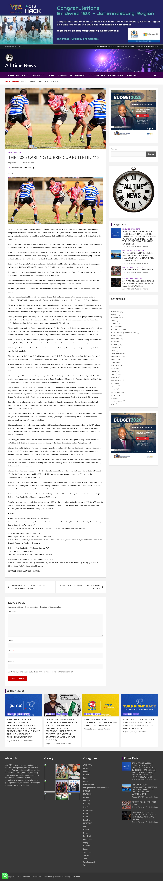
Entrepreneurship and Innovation (106, 75)
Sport (51, 75)
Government (38, 75)
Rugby (21, 153)
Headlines (131, 75)
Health (113, 359)
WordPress (75, 877)
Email (11, 651)
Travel (113, 398)
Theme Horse (47, 877)
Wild (112, 404)
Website (11, 661)
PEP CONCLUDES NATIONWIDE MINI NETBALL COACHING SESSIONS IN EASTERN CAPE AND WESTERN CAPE (144, 789)
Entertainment (77, 75)
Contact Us (13, 75)
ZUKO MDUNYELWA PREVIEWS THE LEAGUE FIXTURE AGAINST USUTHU (28, 587)
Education (115, 326)
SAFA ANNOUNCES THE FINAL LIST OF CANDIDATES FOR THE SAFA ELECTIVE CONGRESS (138, 283)
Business (62, 75)
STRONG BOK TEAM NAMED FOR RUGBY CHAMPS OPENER (80, 587)
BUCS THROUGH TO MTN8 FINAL (138, 270)
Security (114, 386)
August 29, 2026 (128, 263)
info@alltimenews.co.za (125, 46)
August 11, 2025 (14, 163)
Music (113, 368)
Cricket (114, 320)
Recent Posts (119, 225)
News (133, 229)
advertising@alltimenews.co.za (147, 46)
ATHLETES (115, 312)
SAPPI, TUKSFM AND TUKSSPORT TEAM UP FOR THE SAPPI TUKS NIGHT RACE (100, 723)
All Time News (20, 65)
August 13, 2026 (90, 729)
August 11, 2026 (129, 732)
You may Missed (15, 691)
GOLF (113, 350)
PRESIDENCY (116, 380)
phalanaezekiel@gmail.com (104, 46)
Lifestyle (114, 362)
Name (11, 640)
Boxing (113, 315)
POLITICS (115, 377)
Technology (115, 392)
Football (125, 267)
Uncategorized (116, 401)
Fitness (114, 341)
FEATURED (115, 338)
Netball (141, 250)
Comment (12, 611)
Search (114, 149)
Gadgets (114, 347)
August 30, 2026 (128, 247)
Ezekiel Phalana (28, 163)
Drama (113, 323)
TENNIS (114, 395)
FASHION (114, 335)
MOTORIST (115, 365)
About (25, 75)
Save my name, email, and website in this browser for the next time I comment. (42, 672)
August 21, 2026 (52, 744)
